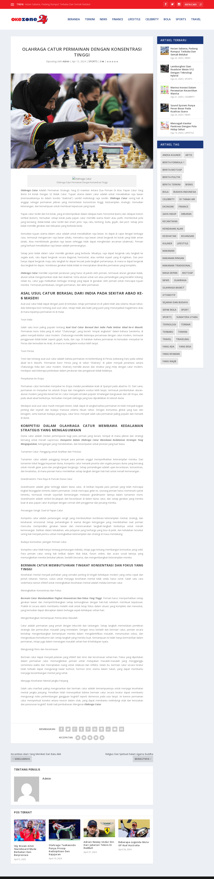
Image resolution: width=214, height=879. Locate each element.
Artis (188, 155)
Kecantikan (170, 221)
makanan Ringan (173, 258)
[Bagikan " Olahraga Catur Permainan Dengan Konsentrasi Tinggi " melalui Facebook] (61, 729)
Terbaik (186, 324)
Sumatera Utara (187, 317)
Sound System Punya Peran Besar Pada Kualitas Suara (183, 108)
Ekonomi (168, 206)
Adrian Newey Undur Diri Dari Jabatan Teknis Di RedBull (99, 845)
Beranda (74, 19)
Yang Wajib (169, 361)
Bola (166, 191)
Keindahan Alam (173, 228)
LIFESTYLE (134, 19)
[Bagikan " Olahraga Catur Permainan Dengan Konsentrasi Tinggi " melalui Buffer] (101, 729)
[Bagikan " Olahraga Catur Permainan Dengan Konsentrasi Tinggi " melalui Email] (115, 729)
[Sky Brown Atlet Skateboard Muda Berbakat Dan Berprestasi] (29, 830)
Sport (185, 309)
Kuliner (167, 243)
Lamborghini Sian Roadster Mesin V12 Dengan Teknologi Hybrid (182, 71)
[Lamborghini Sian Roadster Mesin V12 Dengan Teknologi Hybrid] (164, 68)
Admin (66, 61)
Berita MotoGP (172, 169)
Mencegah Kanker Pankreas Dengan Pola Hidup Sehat (184, 126)
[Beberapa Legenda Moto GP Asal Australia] (134, 828)
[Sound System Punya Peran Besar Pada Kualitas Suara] (164, 107)
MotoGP (187, 272)
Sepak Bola (169, 309)
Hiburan (186, 213)
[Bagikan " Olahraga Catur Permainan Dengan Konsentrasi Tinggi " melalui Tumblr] (81, 729)
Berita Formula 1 (173, 162)
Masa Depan (170, 272)
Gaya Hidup (169, 213)
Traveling (182, 339)
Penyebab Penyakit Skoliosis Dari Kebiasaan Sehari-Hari (55, 4)
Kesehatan (169, 236)
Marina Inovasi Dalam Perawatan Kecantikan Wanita (184, 90)
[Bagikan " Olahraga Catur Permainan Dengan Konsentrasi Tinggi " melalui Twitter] (68, 729)
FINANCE (117, 19)
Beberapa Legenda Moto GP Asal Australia (133, 843)
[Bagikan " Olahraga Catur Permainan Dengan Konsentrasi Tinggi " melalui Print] (121, 729)
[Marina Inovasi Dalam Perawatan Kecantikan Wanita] (164, 90)
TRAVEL (196, 19)
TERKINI (90, 19)
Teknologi (169, 324)
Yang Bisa (185, 346)
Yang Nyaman (171, 353)
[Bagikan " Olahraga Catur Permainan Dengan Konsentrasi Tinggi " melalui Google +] (74, 729)
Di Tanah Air (187, 199)
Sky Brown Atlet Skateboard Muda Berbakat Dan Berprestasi (25, 850)
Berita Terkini (172, 184)
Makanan (168, 250)
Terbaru (168, 331)
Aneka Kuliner (172, 155)
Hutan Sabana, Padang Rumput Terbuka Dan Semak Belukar (184, 51)
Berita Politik (171, 177)
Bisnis (189, 184)
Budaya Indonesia (184, 191)
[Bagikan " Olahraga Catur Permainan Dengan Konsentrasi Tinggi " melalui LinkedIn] (94, 729)
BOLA (167, 19)
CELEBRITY (152, 19)
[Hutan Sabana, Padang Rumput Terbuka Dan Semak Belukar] (164, 51)
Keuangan (187, 236)
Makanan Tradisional (176, 265)
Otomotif (169, 295)
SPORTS (181, 19)
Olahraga (180, 280)
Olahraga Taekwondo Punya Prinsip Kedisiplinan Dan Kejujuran (62, 850)
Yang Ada (168, 346)
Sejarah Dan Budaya (175, 302)
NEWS (103, 19)
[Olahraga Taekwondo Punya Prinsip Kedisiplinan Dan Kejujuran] (64, 829)
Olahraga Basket (173, 287)
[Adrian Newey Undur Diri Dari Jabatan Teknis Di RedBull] (99, 828)
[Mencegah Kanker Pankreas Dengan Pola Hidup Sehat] (164, 125)
